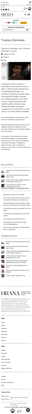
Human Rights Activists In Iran (15, 188)
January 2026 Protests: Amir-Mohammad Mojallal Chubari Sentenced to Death (17, 261)
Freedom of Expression (7, 382)
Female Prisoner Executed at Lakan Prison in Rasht (18, 171)
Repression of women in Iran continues (13, 194)
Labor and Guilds (5, 362)
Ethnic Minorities (5, 359)
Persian (29, 4)
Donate (23, 23)
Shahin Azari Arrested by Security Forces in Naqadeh (17, 271)
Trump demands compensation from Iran (14, 219)
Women (3, 379)
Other (2, 385)
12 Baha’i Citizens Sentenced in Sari (15, 275)
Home (2, 322)
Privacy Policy (5, 399)
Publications (4, 334)
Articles (3, 325)
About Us (3, 337)
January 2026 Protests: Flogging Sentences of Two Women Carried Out (18, 180)
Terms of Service (6, 396)
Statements (4, 331)
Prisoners (3, 365)
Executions (4, 353)
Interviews (4, 328)
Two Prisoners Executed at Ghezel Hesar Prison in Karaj (17, 176)
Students (3, 376)
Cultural (3, 356)
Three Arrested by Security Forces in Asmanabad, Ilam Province (16, 185)
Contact (3, 340)
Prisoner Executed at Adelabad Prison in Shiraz (17, 266)
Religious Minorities (6, 368)
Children (3, 350)
